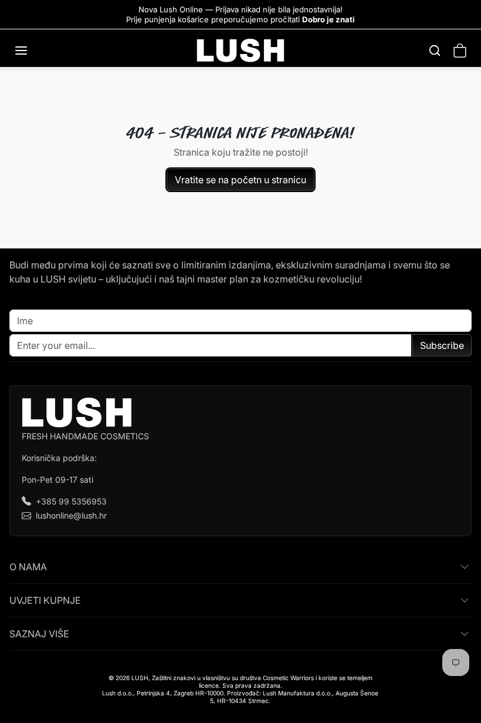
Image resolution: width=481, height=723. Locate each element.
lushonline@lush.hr (71, 515)
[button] (33, 50)
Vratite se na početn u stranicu (240, 180)
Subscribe (442, 345)
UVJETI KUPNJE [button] (45, 600)
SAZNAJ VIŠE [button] (39, 634)
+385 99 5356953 (71, 501)
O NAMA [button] (28, 567)
